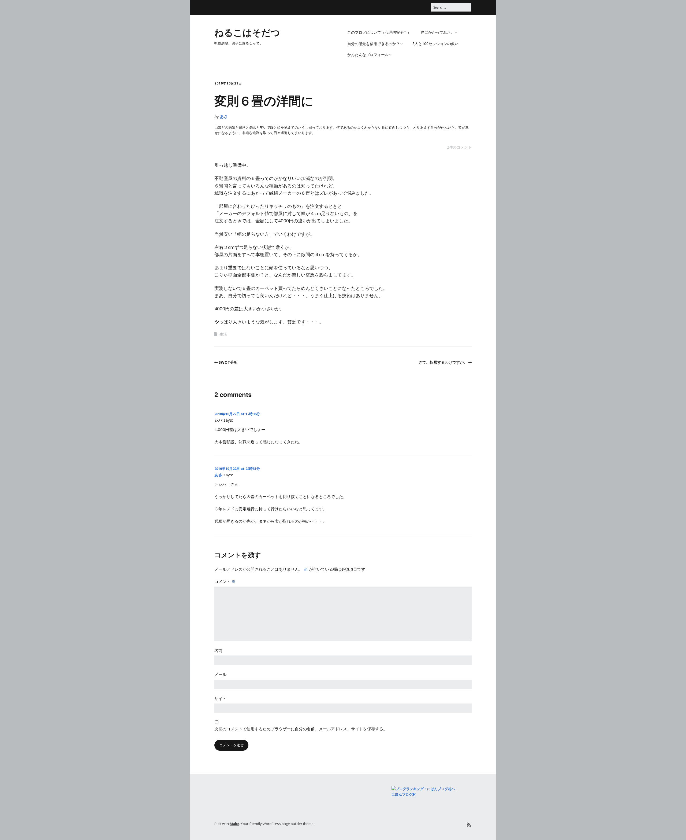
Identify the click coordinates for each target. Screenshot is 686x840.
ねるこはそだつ (247, 32)
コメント (225, 581)
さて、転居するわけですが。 (443, 362)
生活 (223, 334)
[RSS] (469, 824)
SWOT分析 (228, 362)
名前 (218, 650)
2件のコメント (459, 147)
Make (234, 823)
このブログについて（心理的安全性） (379, 32)
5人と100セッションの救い (435, 43)
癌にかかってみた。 (437, 32)
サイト (220, 698)
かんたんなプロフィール (368, 54)
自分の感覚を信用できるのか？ (373, 43)
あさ (224, 116)
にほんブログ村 (404, 794)
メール (220, 674)
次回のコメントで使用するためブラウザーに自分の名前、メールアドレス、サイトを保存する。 (300, 728)
